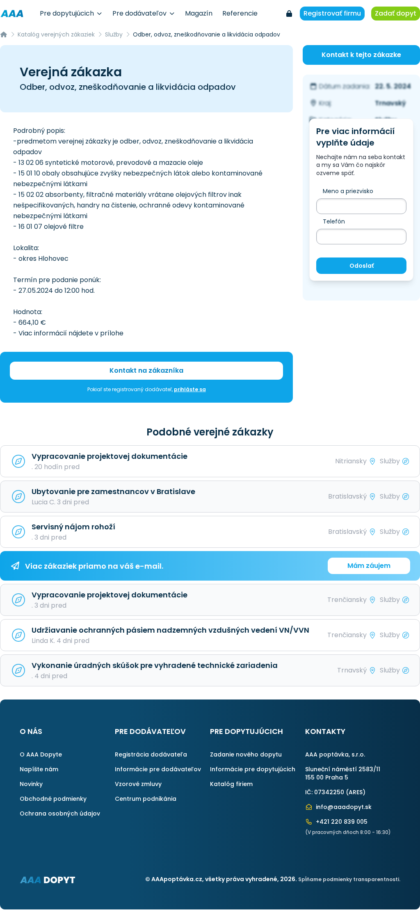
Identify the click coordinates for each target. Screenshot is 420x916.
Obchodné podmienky (53, 799)
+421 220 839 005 (341, 822)
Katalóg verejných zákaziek (56, 34)
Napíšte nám (39, 769)
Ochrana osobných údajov (60, 813)
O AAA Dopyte (41, 754)
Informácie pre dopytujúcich (252, 769)
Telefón (334, 221)
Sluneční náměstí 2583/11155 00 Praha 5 (342, 773)
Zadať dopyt (395, 13)
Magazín (198, 13)
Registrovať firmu (332, 13)
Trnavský (390, 103)
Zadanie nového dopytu (246, 754)
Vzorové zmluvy (138, 784)
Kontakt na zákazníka (146, 370)
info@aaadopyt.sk (343, 807)
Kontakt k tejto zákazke (361, 54)
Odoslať (361, 266)
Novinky (31, 784)
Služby (114, 34)
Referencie (240, 13)
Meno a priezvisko (348, 191)
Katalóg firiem (231, 784)
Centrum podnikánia (145, 799)
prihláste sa (190, 389)
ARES (356, 792)
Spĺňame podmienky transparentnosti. (349, 879)
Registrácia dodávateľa (151, 754)
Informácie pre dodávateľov (158, 769)
